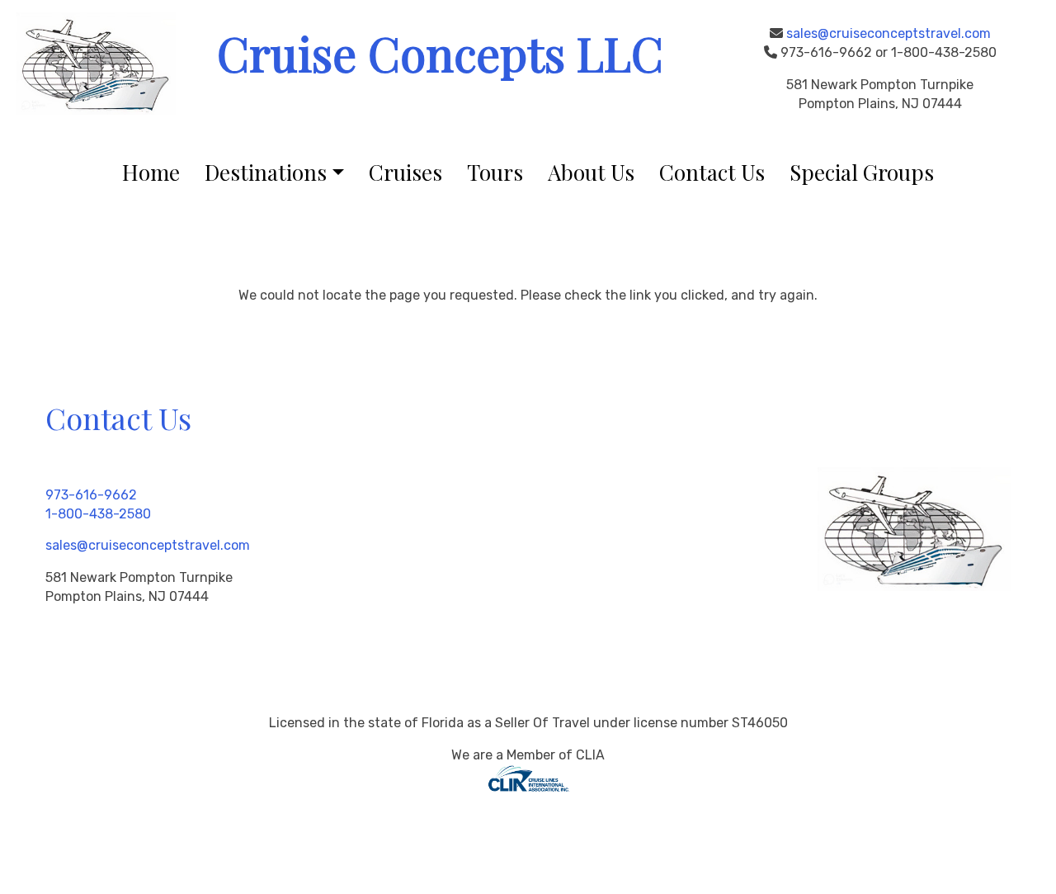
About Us (591, 172)
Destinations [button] (266, 172)
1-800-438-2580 (98, 514)
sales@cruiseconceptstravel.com (888, 33)
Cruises (405, 172)
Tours (495, 172)
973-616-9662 (91, 495)
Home (151, 172)
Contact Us (712, 172)
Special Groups (862, 172)
